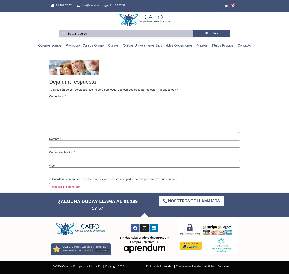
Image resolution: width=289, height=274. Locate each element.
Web (52, 165)
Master (202, 45)
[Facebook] (135, 228)
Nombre (55, 139)
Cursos (113, 45)
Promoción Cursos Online (85, 45)
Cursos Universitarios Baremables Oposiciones (157, 45)
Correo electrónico (62, 152)
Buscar (212, 33)
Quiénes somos (49, 45)
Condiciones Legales (189, 266)
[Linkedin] (154, 228)
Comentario (57, 96)
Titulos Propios (222, 45)
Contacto (244, 45)
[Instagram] (144, 228)
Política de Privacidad (159, 266)
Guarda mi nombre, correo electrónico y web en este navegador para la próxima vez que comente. (115, 179)
